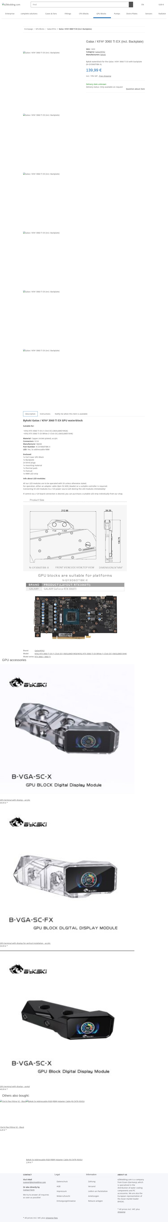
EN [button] (143, 4)
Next (26, 409)
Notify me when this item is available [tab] (71, 414)
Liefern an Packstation (98, 1191)
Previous (28, 111)
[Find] (131, 4)
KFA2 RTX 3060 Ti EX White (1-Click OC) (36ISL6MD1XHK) (102, 653)
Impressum (62, 1191)
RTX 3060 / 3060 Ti (43, 656)
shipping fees (52, 1218)
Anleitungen (93, 1196)
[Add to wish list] (25, 48)
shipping (121, 1212)
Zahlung (91, 1181)
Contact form (29, 1190)
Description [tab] (30, 414)
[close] (25, 42)
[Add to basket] (25, 38)
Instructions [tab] (45, 414)
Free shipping (105, 76)
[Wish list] (154, 4)
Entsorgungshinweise (66, 1201)
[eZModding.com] (11, 4)
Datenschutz (62, 1181)
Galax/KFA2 (100, 52)
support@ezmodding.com (34, 1182)
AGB (58, 1186)
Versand (91, 1186)
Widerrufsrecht (63, 1196)
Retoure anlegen (95, 1201)
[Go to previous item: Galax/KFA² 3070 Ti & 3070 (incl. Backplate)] (94, 29)
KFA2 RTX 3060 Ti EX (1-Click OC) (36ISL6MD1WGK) (56, 653)
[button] (150, 4)
